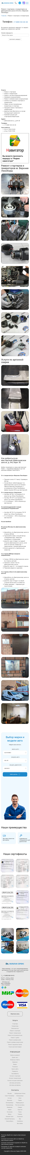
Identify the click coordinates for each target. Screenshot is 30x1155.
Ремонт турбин (15, 1037)
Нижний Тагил (9, 1116)
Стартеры (15, 1023)
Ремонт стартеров (15, 1030)
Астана (10, 1098)
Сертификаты (15, 1073)
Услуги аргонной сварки (15, 1046)
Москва (10, 1093)
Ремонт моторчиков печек (15, 1035)
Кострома (9, 1112)
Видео (15, 1064)
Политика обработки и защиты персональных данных (13, 1135)
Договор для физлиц (15, 1085)
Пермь (20, 1100)
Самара (20, 1107)
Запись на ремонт (15, 1055)
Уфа (20, 1118)
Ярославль (20, 1123)
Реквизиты (15, 1071)
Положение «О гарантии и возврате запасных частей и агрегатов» (13, 1147)
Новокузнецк (19, 1095)
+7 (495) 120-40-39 (20, 22)
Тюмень (20, 1114)
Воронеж (9, 1100)
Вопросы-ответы (15, 1059)
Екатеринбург (9, 1102)
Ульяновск (20, 1116)
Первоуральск (20, 1102)
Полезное (15, 1066)
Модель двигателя (15, 765)
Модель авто (15, 757)
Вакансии (15, 1062)
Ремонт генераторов (15, 1033)
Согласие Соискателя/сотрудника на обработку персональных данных (14, 1143)
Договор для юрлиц (15, 1082)
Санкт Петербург (9, 1095)
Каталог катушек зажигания (15, 1080)
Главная (3, 15)
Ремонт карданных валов (15, 1044)
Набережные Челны (20, 1093)
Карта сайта (15, 1069)
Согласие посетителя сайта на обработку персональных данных (12, 1139)
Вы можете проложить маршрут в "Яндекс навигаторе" (12, 158)
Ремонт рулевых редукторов (15, 1042)
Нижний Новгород (10, 1118)
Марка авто (15, 749)
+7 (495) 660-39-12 (8, 975)
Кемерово (9, 1107)
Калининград (9, 1105)
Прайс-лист (15, 1057)
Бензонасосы (15, 1028)
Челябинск (20, 1121)
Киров (9, 1109)
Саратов (20, 1109)
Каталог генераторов (15, 1078)
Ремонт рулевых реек (15, 1040)
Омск (20, 1098)
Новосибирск (9, 1121)
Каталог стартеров (15, 1076)
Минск (9, 1114)
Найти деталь (14, 774)
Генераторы (15, 1026)
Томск (20, 1112)
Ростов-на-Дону (19, 1105)
